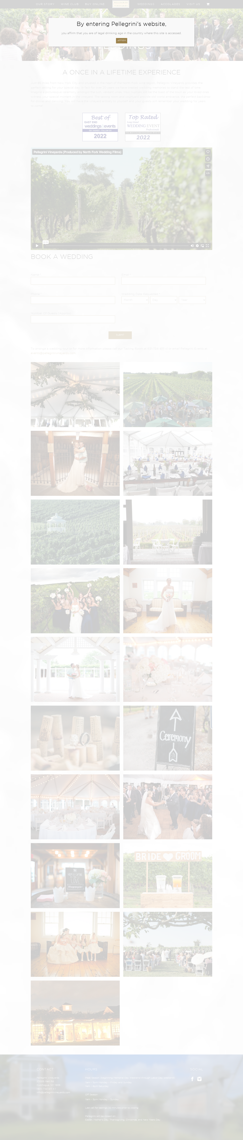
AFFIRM (121, 41)
